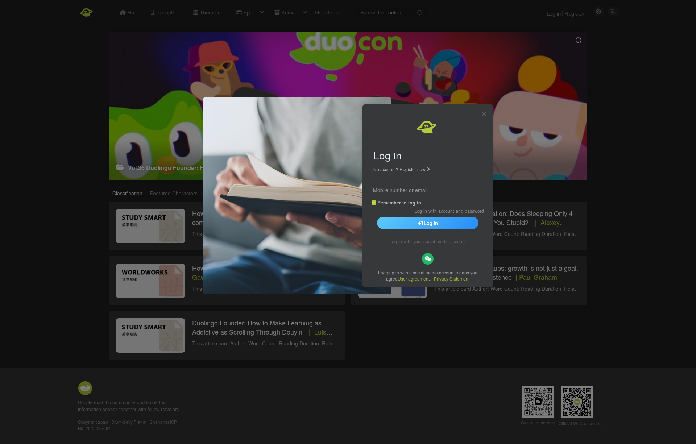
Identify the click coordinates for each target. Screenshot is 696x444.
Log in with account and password (449, 211)
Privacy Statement (451, 278)
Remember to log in (399, 202)
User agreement (414, 278)
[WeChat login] (428, 259)
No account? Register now (399, 169)
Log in (431, 223)
